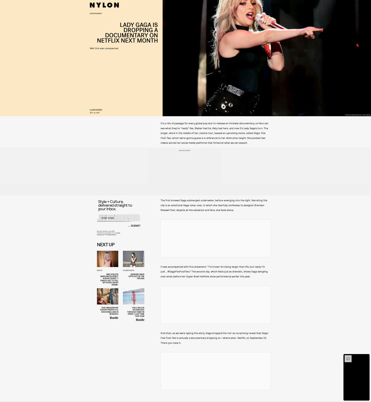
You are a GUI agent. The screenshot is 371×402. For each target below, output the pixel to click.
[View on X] (215, 238)
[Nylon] (104, 5)
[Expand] (346, 356)
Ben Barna (97, 110)
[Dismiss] (366, 356)
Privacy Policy (111, 234)
